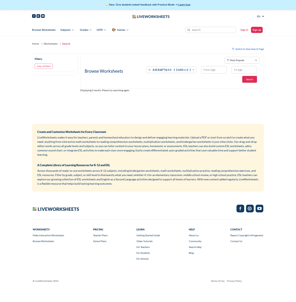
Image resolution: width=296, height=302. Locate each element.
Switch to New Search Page (249, 48)
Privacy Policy (234, 280)
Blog (191, 252)
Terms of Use (217, 280)
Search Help (195, 246)
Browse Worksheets (44, 29)
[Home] (150, 16)
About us (194, 235)
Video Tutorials (144, 241)
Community (195, 241)
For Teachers (143, 246)
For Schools (142, 258)
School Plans (100, 241)
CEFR (100, 29)
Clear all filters (44, 66)
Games (121, 29)
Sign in (244, 29)
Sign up (257, 29)
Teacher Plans (100, 235)
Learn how (184, 4)
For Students (143, 252)
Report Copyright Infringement (246, 235)
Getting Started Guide (148, 235)
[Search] (189, 29)
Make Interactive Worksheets (48, 235)
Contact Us (236, 241)
